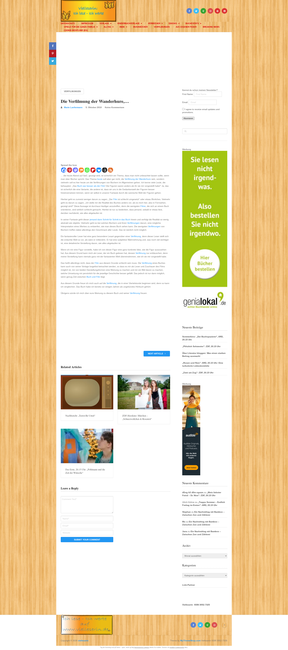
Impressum (87, 23)
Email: (185, 102)
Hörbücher (154, 23)
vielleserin (83, 640)
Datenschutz (68, 23)
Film (115, 199)
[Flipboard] (93, 170)
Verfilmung (136, 236)
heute (99, 179)
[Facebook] (63, 170)
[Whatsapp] (87, 170)
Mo (183, 521)
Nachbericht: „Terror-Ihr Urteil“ (80, 415)
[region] (144, 58)
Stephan (186, 512)
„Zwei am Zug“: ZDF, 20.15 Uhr (197, 372)
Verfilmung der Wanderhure (138, 179)
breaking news (211, 27)
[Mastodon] (75, 170)
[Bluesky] (98, 170)
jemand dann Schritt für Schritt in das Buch (110, 219)
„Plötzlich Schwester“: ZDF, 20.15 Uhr (201, 346)
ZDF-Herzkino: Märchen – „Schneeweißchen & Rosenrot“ (137, 417)
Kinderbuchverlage (128, 23)
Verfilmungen (162, 27)
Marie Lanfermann (73, 107)
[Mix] (81, 170)
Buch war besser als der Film (91, 186)
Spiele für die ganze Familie (79, 27)
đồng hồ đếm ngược (192, 492)
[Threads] (104, 170)
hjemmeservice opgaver (141, 647)
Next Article (156, 353)
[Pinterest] (69, 170)
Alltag (107, 27)
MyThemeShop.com (190, 640)
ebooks (173, 23)
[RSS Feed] (110, 170)
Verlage (104, 23)
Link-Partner (188, 585)
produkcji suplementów (177, 647)
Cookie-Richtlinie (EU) (76, 30)
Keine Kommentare (114, 107)
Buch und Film (93, 277)
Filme (143, 206)
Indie (122, 27)
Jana (184, 531)
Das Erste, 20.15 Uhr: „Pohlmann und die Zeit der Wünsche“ (85, 471)
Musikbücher (140, 27)
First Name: (188, 94)
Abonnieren (188, 118)
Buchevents (192, 23)
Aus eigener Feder (186, 27)
